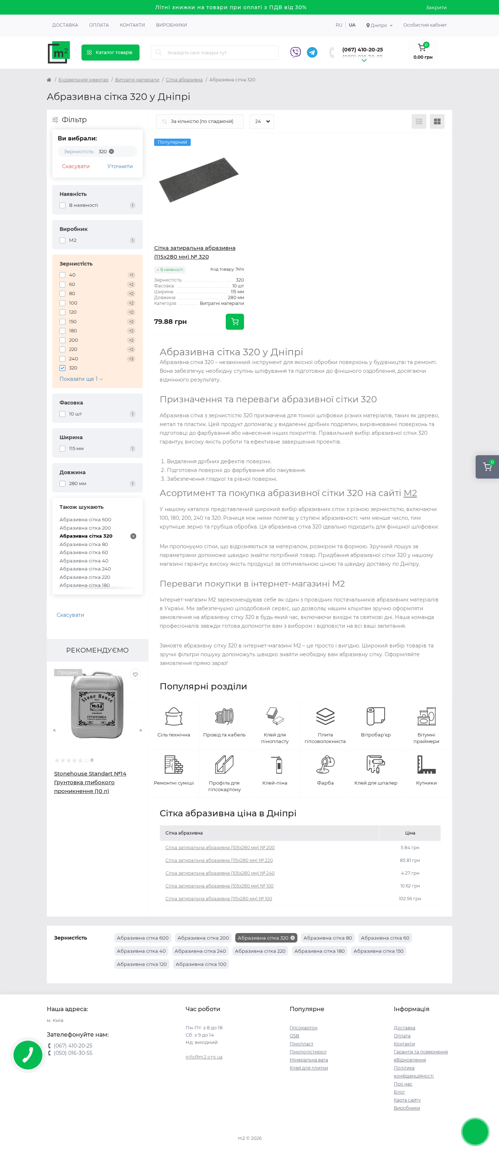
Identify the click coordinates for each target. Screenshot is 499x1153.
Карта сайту (407, 1100)
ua (352, 25)
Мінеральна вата (309, 1060)
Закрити (436, 7)
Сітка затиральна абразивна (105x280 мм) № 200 (220, 847)
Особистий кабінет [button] (425, 25)
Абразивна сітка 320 (86, 536)
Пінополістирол (308, 1052)
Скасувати (76, 166)
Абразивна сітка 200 (85, 528)
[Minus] (168, 345)
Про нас (403, 1084)
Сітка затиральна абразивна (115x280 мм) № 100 (218, 898)
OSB (294, 1035)
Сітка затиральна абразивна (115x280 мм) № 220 (219, 860)
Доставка (65, 25)
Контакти (132, 25)
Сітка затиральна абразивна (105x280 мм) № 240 (220, 873)
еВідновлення (410, 1060)
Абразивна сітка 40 (84, 561)
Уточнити (120, 166)
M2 (410, 493)
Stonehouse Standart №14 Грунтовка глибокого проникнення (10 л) (90, 782)
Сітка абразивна (184, 79)
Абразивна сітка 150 (379, 951)
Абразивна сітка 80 (84, 544)
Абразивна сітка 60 (84, 552)
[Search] (159, 52)
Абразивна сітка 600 (85, 519)
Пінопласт (301, 1043)
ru (339, 25)
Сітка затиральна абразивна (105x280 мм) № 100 (219, 886)
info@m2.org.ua (204, 1057)
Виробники (171, 25)
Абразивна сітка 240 (85, 569)
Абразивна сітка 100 (201, 964)
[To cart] (235, 322)
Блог (399, 1092)
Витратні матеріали (137, 79)
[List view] (419, 121)
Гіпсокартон (303, 1027)
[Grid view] (437, 121)
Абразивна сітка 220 (85, 577)
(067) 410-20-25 (362, 49)
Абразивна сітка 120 (142, 964)
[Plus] (230, 345)
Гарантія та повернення (421, 1052)
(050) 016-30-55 (362, 57)
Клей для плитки (309, 1068)
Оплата (99, 25)
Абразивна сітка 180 (85, 585)
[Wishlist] (135, 674)
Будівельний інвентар (83, 79)
